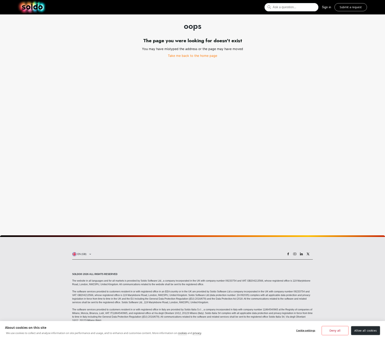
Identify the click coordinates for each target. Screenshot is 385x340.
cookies (182, 333)
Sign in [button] (326, 7)
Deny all (335, 330)
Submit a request (351, 7)
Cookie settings (305, 330)
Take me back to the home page (192, 56)
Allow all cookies (365, 330)
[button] (80, 254)
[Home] (32, 7)
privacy (197, 333)
